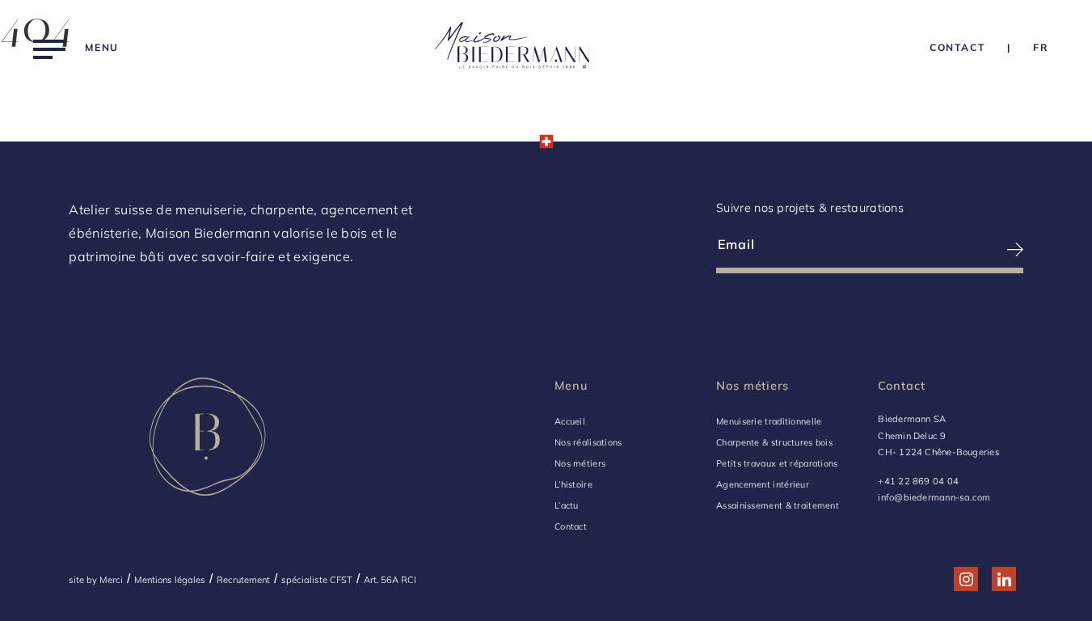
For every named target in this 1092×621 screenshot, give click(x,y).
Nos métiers (579, 463)
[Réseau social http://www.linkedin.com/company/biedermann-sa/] (1004, 579)
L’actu (566, 505)
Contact (570, 526)
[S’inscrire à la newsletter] (947, 249)
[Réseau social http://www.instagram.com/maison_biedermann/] (966, 579)
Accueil (569, 421)
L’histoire (573, 484)
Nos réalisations (588, 442)
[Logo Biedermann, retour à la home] (512, 48)
